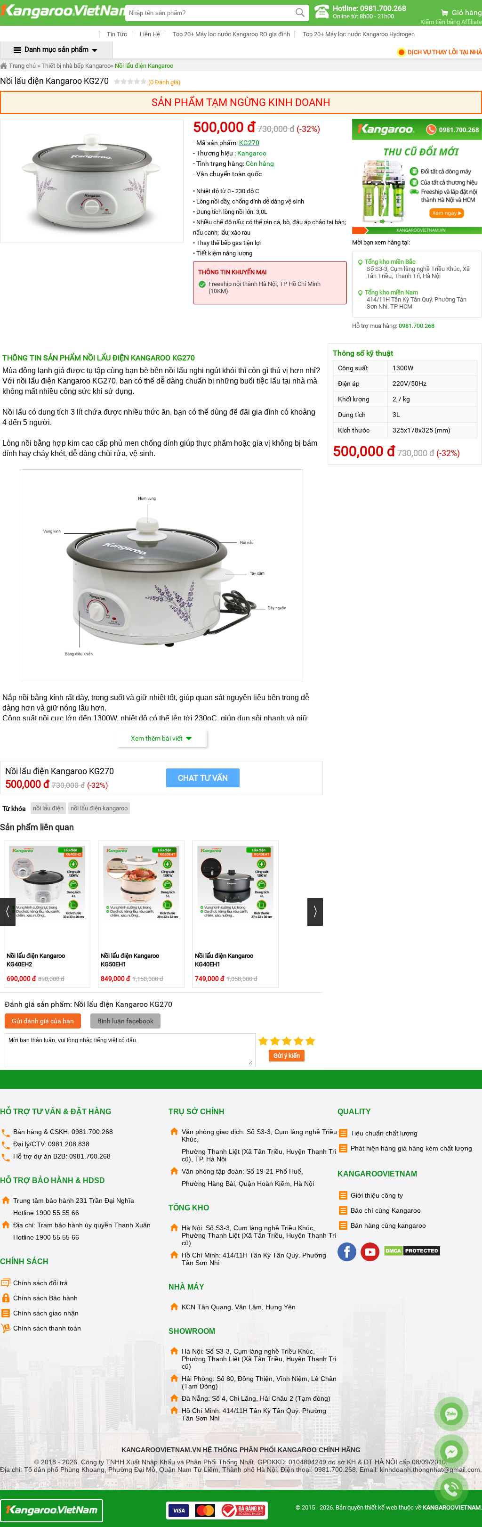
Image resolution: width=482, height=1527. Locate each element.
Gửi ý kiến (286, 1055)
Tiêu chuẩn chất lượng (384, 1133)
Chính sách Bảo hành (45, 1298)
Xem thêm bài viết (157, 738)
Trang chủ (22, 65)
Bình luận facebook (125, 1021)
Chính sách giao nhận (46, 1313)
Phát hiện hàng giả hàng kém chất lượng (411, 1148)
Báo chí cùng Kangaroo (386, 1210)
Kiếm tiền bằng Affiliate (451, 21)
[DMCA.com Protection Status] (413, 1254)
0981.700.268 (416, 325)
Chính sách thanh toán (47, 1328)
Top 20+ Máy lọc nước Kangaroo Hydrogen (358, 34)
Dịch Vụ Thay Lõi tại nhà (444, 52)
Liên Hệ (149, 34)
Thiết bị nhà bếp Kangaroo (76, 65)
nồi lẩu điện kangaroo (99, 808)
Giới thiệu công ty (377, 1195)
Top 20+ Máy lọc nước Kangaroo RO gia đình (230, 34)
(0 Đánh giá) (164, 82)
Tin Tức (116, 34)
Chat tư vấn (203, 778)
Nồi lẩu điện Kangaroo (144, 65)
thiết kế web (381, 1507)
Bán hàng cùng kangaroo (388, 1225)
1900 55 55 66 (57, 1213)
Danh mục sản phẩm (56, 49)
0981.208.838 (68, 1144)
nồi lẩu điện (48, 808)
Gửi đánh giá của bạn (43, 1021)
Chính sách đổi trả (40, 1283)
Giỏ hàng (466, 12)
